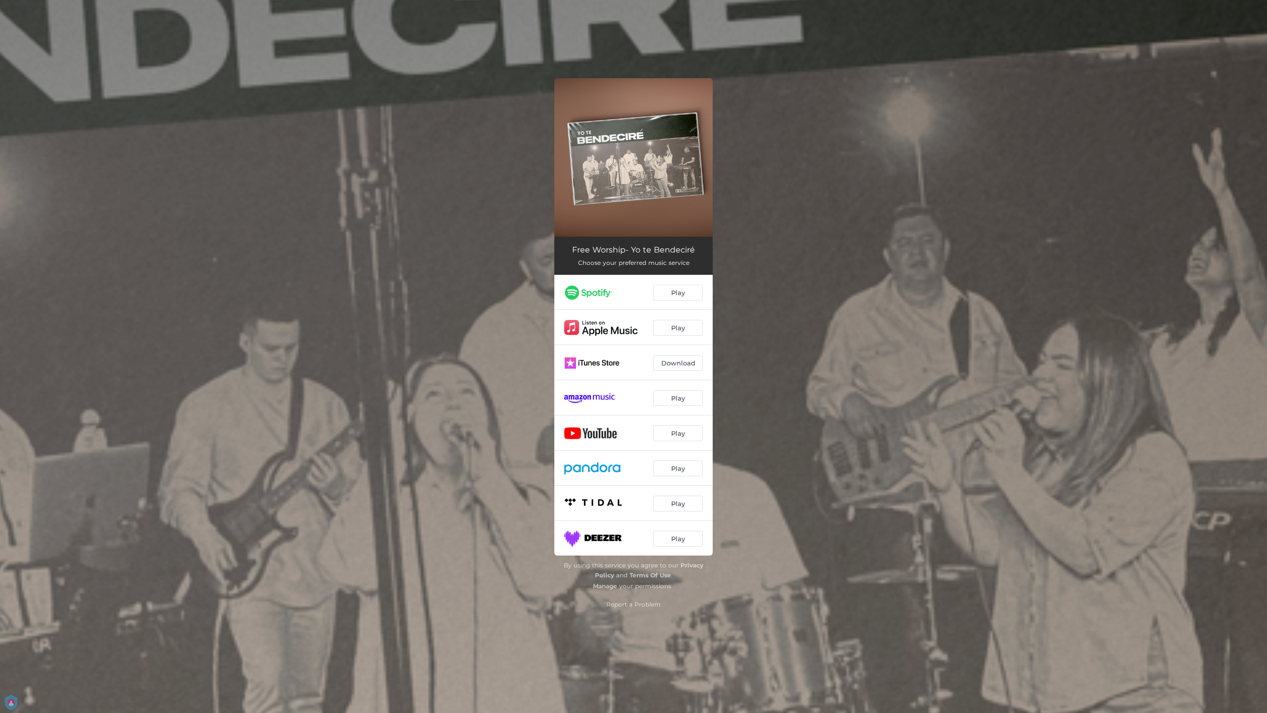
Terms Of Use (650, 575)
